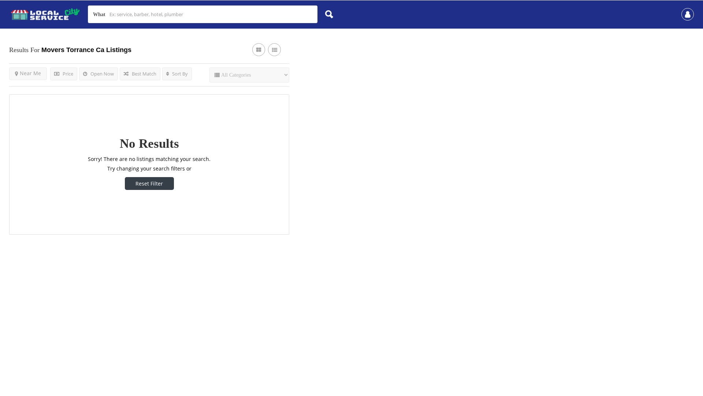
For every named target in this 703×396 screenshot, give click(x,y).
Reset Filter (149, 183)
